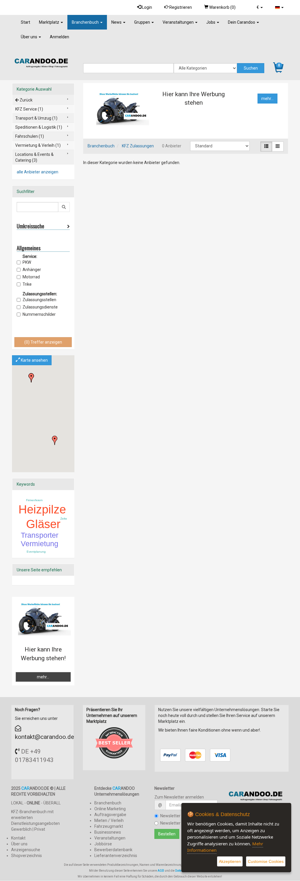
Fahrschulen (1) (29, 136)
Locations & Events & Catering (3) (34, 157)
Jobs (211, 22)
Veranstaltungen (179, 22)
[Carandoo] (257, 797)
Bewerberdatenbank (113, 849)
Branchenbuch (86, 22)
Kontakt (18, 838)
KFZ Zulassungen (138, 146)
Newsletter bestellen (179, 815)
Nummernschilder (39, 314)
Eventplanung (36, 551)
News (116, 22)
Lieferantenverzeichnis (115, 855)
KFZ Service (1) (29, 109)
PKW (27, 262)
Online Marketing (110, 808)
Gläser (43, 524)
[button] (259, 7)
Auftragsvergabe (110, 814)
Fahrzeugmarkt (108, 826)
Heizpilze (42, 509)
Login (146, 7)
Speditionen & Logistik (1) (38, 127)
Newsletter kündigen (179, 823)
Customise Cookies (266, 861)
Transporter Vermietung (39, 539)
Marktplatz (49, 22)
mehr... (267, 98)
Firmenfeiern (34, 500)
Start (25, 22)
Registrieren (180, 7)
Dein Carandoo (242, 22)
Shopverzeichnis (26, 855)
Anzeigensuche (25, 849)
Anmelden (59, 37)
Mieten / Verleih (109, 820)
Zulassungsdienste (40, 307)
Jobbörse (103, 844)
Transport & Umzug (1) (36, 118)
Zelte (63, 518)
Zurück (26, 100)
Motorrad (31, 277)
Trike (27, 284)
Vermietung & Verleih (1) (38, 145)
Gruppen (142, 22)
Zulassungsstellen (39, 299)
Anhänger (32, 269)
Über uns (29, 37)
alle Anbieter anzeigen (37, 172)
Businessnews (107, 832)
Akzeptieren (230, 861)
